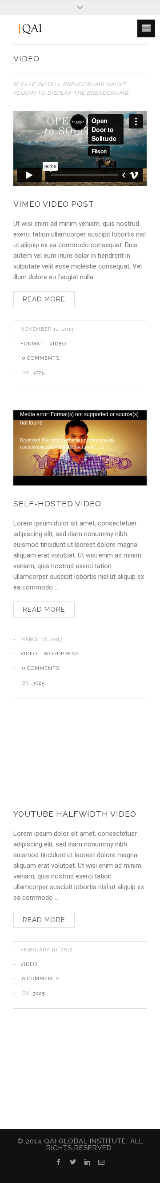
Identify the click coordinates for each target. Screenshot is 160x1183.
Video (57, 344)
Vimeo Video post (53, 204)
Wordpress (61, 654)
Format (31, 344)
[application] (80, 447)
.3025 (38, 373)
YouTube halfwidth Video (74, 813)
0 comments (41, 358)
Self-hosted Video (57, 503)
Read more (44, 299)
